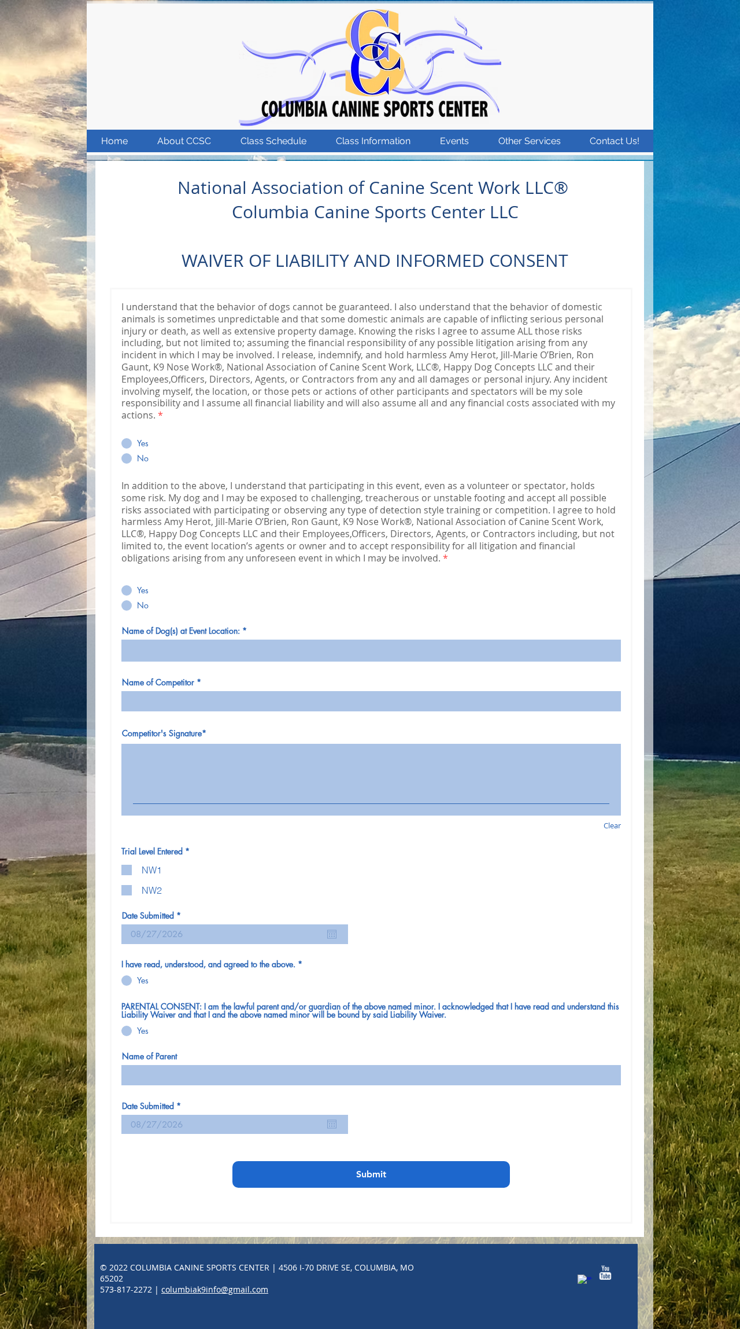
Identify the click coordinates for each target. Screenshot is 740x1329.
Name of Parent (149, 1056)
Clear (612, 825)
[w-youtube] (605, 1272)
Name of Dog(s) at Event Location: (181, 631)
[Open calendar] (331, 934)
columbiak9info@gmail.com (214, 1289)
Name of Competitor (158, 682)
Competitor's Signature (162, 733)
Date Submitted (153, 916)
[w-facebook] (585, 1282)
